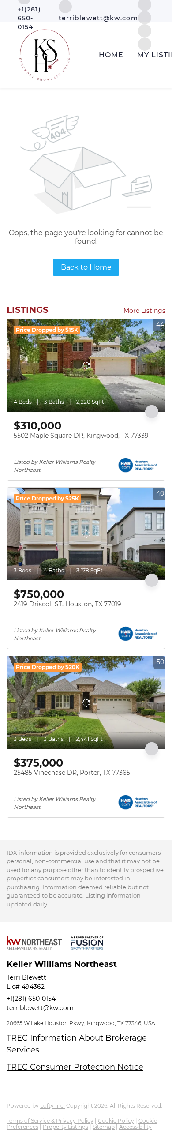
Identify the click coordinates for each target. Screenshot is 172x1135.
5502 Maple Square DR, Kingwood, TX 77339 (81, 436)
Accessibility (135, 1127)
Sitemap (104, 1127)
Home (111, 55)
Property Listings (65, 1127)
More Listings (144, 311)
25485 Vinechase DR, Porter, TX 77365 (72, 773)
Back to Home (86, 267)
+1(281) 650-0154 (31, 999)
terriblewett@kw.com (40, 1008)
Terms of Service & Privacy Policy (50, 1120)
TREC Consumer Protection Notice (75, 1067)
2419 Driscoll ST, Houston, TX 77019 (67, 604)
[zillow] (144, 17)
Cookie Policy (116, 1120)
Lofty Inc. (52, 1105)
